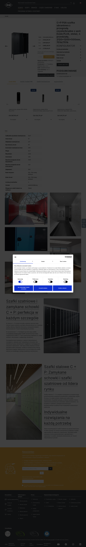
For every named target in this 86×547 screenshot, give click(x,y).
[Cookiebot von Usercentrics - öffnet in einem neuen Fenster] (66, 257)
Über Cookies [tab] (63, 261)
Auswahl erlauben (43, 288)
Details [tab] (43, 261)
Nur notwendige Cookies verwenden (23, 288)
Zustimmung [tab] (23, 261)
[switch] (35, 282)
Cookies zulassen (62, 288)
